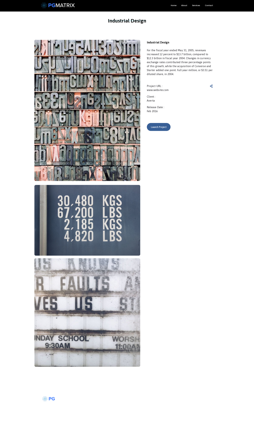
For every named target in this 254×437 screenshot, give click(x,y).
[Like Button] (203, 86)
